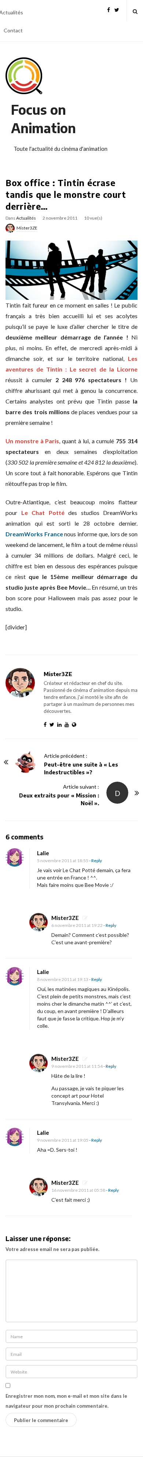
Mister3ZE (26, 228)
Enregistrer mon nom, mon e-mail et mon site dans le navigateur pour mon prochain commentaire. (66, 1401)
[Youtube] (68, 724)
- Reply (95, 860)
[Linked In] (61, 724)
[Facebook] (108, 9)
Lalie (43, 853)
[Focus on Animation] (24, 75)
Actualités (26, 218)
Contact (13, 30)
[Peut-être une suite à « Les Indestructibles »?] (26, 762)
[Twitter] (116, 9)
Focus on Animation (43, 118)
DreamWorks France (34, 533)
